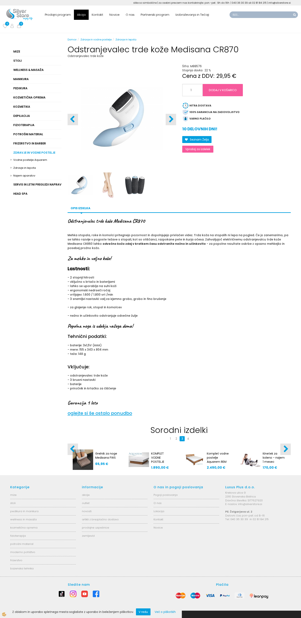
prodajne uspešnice (95, 528)
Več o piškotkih (165, 612)
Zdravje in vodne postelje (96, 39)
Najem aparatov (24, 176)
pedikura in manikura (24, 511)
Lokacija (159, 511)
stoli (13, 503)
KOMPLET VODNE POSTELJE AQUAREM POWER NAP (159, 461)
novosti (87, 511)
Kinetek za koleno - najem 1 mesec (274, 457)
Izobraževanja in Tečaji (192, 14)
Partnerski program (155, 14)
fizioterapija (18, 536)
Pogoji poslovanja (166, 495)
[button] (171, 119)
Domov (72, 39)
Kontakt (97, 14)
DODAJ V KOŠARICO (223, 90)
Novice (114, 14)
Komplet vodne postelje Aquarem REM (218, 457)
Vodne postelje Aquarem (30, 160)
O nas (130, 14)
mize (13, 495)
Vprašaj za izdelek (197, 149)
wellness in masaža (23, 519)
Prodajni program (58, 14)
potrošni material (21, 544)
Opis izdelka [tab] (80, 208)
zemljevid (88, 536)
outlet (85, 503)
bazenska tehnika (22, 568)
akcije (86, 495)
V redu (143, 612)
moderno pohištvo (22, 552)
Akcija (81, 14)
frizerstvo (16, 560)
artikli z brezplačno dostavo (100, 519)
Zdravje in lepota (24, 168)
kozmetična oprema (23, 528)
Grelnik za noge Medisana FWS (106, 455)
